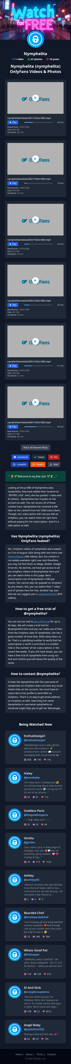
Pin (56, 457)
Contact (51, 1054)
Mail (55, 464)
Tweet (41, 457)
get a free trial (42, 621)
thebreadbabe (16, 556)
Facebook (23, 457)
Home (19, 1054)
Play (14, 122)
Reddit (40, 464)
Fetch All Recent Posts (35, 447)
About (29, 1054)
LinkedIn (21, 464)
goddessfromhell (47, 594)
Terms (39, 1054)
